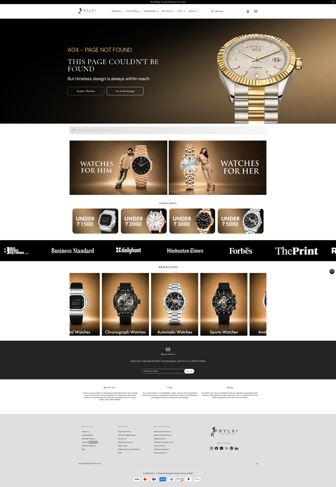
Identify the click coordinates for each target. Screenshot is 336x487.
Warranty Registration (126, 435)
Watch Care (122, 446)
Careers (89, 442)
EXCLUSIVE (166, 11)
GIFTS (180, 11)
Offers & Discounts (125, 442)
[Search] (74, 130)
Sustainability (87, 435)
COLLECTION (132, 11)
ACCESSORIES (150, 11)
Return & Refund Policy (163, 435)
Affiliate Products (89, 446)
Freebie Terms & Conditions (129, 449)
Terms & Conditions (161, 449)
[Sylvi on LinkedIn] (236, 448)
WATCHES (116, 11)
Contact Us (122, 439)
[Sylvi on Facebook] (216, 448)
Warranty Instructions (162, 432)
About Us (85, 432)
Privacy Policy (159, 446)
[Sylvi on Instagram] (211, 448)
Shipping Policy (160, 439)
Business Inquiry (88, 439)
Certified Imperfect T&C (163, 442)
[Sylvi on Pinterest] (231, 448)
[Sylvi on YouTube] (221, 448)
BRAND (192, 11)
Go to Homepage (125, 91)
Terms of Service (160, 453)
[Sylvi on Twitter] (226, 448)
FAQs (120, 453)
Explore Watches (86, 91)
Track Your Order (124, 432)
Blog (83, 449)
